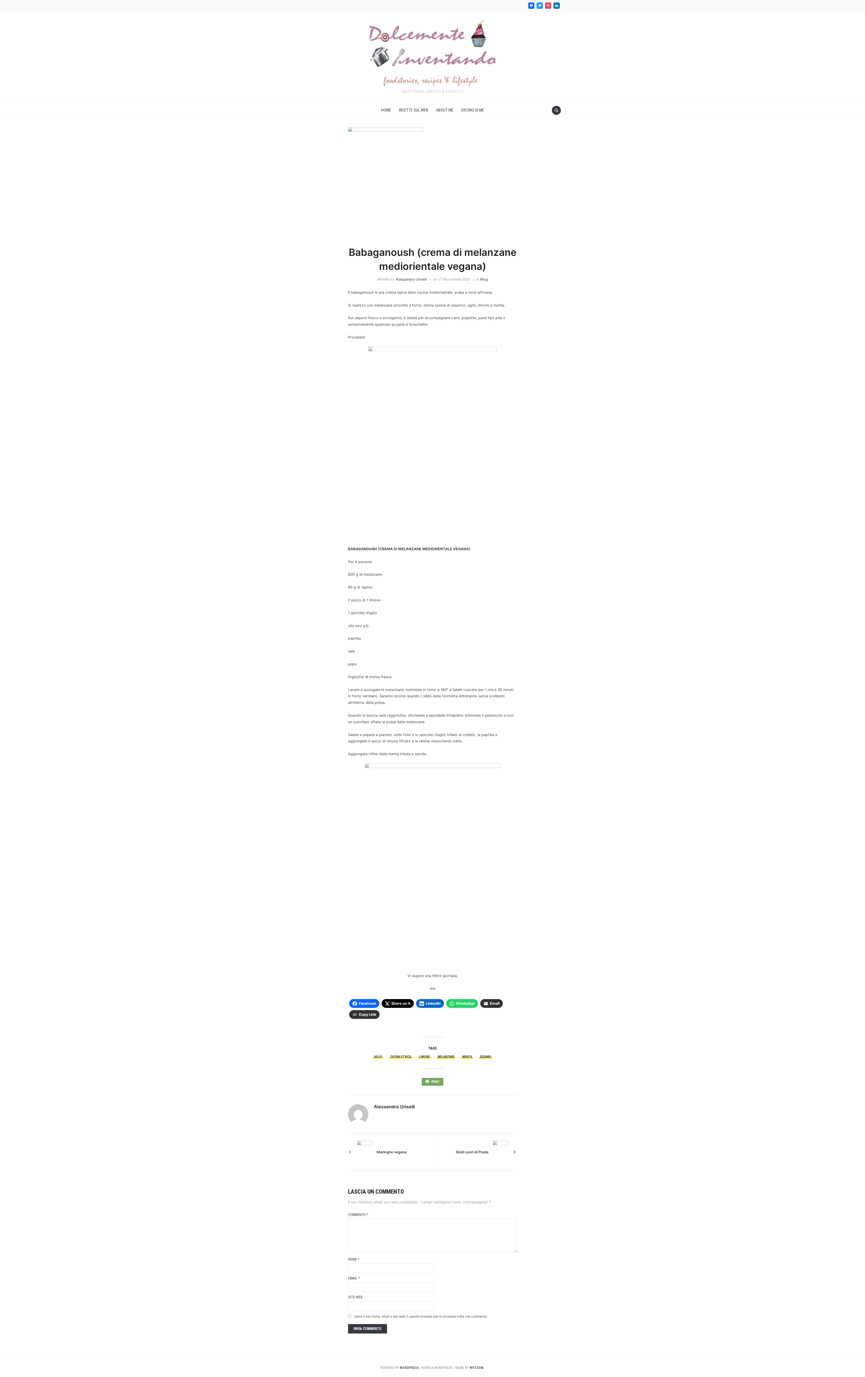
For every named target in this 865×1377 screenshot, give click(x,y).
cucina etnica (400, 1057)
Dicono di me (472, 110)
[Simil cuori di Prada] (500, 1151)
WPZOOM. (477, 1368)
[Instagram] (548, 5)
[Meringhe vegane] (365, 1151)
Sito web (355, 1297)
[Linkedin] (556, 5)
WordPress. (410, 1368)
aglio (378, 1057)
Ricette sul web (413, 110)
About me (444, 110)
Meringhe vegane (392, 1152)
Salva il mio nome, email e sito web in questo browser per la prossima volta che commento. (421, 1316)
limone (424, 1057)
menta (467, 1057)
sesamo (485, 1057)
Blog (484, 279)
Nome (353, 1259)
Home (386, 110)
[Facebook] (531, 5)
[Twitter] (539, 5)
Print (435, 1082)
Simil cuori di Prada (472, 1152)
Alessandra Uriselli (411, 279)
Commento (358, 1215)
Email (354, 1278)
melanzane (446, 1057)
